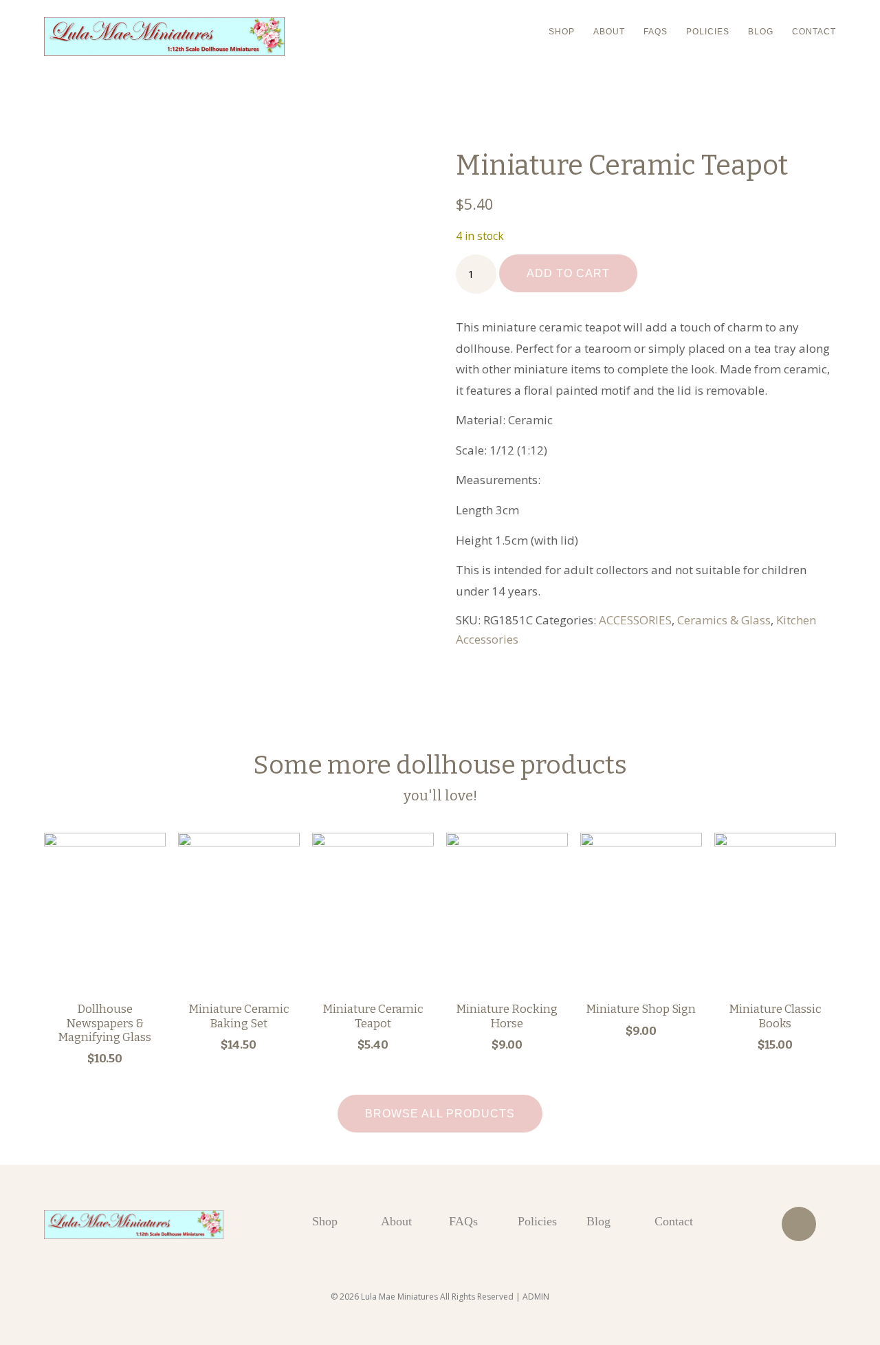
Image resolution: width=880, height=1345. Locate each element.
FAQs (656, 31)
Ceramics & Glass (724, 620)
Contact (814, 31)
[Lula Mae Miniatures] (164, 36)
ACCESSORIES (635, 620)
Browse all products (440, 1113)
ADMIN (535, 1296)
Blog (760, 31)
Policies (707, 31)
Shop (562, 31)
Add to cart (568, 273)
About (609, 31)
